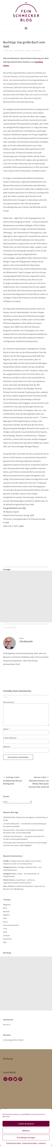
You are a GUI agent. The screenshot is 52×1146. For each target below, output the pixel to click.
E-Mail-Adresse (10, 738)
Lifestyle (6, 935)
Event (5, 922)
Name (6, 729)
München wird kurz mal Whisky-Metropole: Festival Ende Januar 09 (39, 782)
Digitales (6, 915)
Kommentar (9, 702)
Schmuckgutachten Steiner (13, 1040)
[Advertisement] (26, 596)
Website (6, 746)
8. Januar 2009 (7, 50)
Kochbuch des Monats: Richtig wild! (12, 780)
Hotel (5, 932)
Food (5, 928)
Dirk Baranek (20, 50)
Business (6, 911)
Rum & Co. (7, 1024)
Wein (5, 942)
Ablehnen (26, 1130)
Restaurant (7, 939)
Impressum (42, 1143)
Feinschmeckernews (11, 925)
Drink (14, 627)
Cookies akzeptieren (26, 1123)
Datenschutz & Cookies (13, 1143)
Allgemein (7, 904)
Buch (10, 627)
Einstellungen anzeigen (26, 1137)
